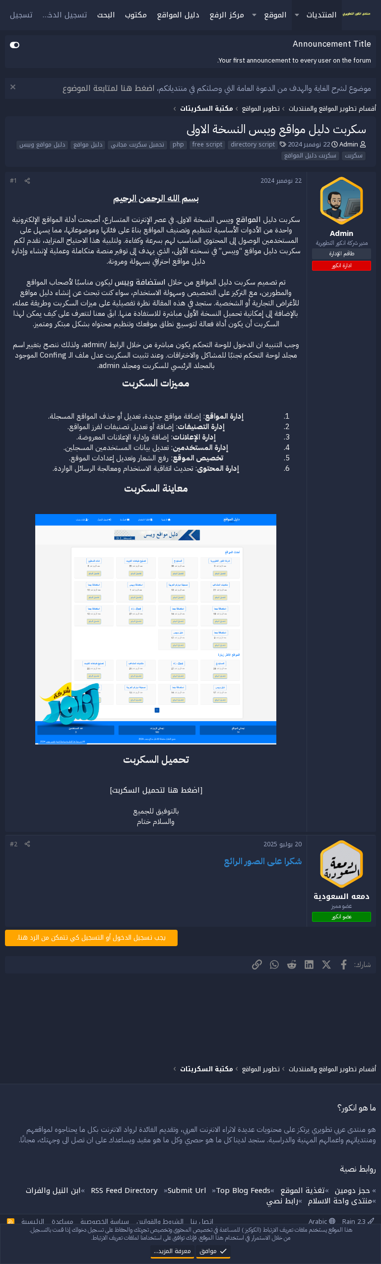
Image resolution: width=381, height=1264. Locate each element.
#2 (13, 844)
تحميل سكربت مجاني (137, 145)
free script (207, 145)
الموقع (275, 15)
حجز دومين (352, 1190)
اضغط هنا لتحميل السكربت (156, 790)
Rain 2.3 (355, 1221)
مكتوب (136, 15)
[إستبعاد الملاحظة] (14, 88)
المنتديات (322, 15)
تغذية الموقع (302, 1190)
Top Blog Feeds (243, 1190)
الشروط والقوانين (160, 1221)
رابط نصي (282, 1201)
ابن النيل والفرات (53, 1190)
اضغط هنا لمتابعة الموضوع (109, 88)
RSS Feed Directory (124, 1190)
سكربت (354, 156)
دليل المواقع (178, 15)
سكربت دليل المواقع (310, 156)
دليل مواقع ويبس (42, 145)
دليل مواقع (87, 145)
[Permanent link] (297, 398)
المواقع (248, 219)
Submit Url (187, 1190)
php (178, 145)
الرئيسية (32, 1221)
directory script (253, 145)
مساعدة (62, 1221)
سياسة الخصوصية (104, 1221)
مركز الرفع (226, 15)
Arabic (319, 1221)
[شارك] (27, 181)
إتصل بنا (201, 1221)
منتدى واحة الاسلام (340, 1201)
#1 (13, 180)
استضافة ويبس (140, 282)
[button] (297, 15)
